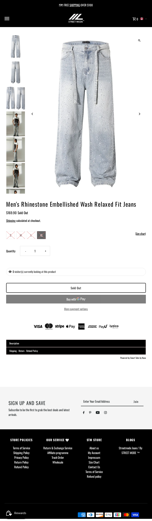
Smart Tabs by (136, 357)
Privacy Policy (21, 457)
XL (41, 235)
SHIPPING (74, 5)
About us (94, 448)
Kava (144, 357)
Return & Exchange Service (57, 448)
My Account (94, 452)
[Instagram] (105, 413)
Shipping (11, 220)
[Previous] (32, 113)
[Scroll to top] (143, 510)
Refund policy (94, 476)
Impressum (94, 457)
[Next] (139, 113)
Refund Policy (21, 467)
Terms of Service (21, 448)
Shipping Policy (21, 452)
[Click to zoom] (139, 40)
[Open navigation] (29, 19)
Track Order (58, 457)
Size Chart (94, 462)
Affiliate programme (57, 452)
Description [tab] (14, 343)
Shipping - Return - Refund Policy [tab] (23, 350)
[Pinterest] (90, 413)
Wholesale (57, 462)
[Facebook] (84, 413)
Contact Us (94, 467)
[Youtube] (98, 413)
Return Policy (21, 462)
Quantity (10, 251)
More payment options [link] (76, 309)
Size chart (140, 233)
